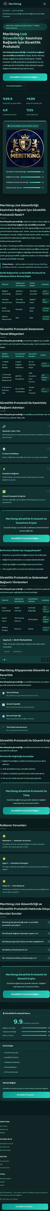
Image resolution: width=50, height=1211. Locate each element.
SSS (1, 1164)
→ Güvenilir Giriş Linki (10, 1053)
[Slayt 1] (2, 659)
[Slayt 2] (4, 659)
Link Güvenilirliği (17, 10)
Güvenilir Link (4, 1147)
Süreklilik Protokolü (6, 1143)
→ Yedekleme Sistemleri (11, 1062)
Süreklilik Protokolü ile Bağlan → (25, 77)
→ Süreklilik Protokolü (10, 1057)
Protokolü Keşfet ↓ (14, 86)
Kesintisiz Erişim (5, 1150)
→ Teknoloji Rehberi (10, 1067)
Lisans (2, 1185)
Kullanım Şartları (5, 1178)
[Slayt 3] (6, 659)
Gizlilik (2, 1182)
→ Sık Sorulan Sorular (10, 1072)
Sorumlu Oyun (5, 1167)
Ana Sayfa (6, 10)
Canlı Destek (4, 1161)
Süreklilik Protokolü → (25, 1206)
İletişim (2, 1133)
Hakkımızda (4, 1129)
